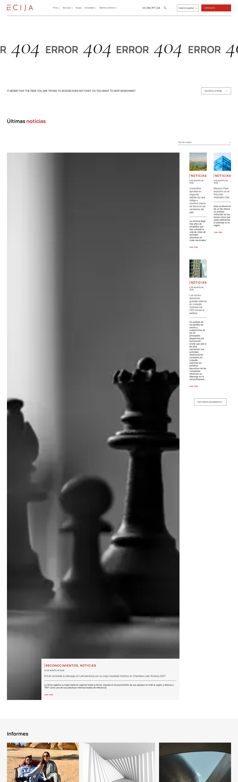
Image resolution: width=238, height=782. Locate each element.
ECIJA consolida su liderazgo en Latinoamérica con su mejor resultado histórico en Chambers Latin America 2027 (105, 676)
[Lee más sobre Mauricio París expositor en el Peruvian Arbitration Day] (222, 162)
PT (153, 7)
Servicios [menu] (67, 7)
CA (158, 7)
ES (143, 7)
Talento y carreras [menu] (107, 7)
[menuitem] (79, 7)
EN (148, 7)
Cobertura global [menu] (186, 8)
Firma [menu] (55, 7)
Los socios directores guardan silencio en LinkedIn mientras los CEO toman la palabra (198, 304)
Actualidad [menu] (89, 7)
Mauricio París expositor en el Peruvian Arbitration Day (221, 193)
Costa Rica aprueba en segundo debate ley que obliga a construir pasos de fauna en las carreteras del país (197, 200)
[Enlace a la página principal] (20, 8)
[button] (165, 8)
